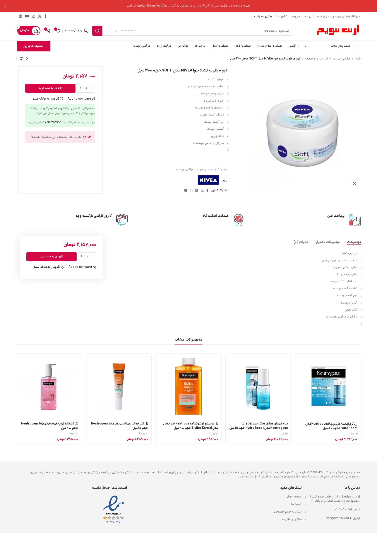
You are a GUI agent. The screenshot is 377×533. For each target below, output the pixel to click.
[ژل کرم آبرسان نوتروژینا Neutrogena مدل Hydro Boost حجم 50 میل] (328, 386)
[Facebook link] (45, 16)
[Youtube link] (27, 16)
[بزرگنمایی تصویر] (354, 183)
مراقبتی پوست (341, 58)
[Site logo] (338, 30)
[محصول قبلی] (27, 58)
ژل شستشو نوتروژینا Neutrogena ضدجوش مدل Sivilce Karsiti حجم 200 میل (190, 425)
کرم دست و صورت (316, 58)
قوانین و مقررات (292, 519)
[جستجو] (97, 31)
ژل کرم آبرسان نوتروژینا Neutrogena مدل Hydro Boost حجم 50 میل (331, 426)
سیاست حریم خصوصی (287, 511)
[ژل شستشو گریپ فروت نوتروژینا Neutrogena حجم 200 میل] (49, 386)
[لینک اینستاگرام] (33, 16)
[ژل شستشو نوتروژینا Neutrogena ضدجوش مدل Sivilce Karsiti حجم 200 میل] (188, 386)
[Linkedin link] (191, 191)
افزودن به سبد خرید (50, 88)
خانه (358, 58)
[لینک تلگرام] (185, 191)
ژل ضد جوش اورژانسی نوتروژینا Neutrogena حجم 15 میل (119, 425)
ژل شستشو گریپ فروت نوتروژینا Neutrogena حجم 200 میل (49, 425)
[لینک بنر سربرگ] (195, 6)
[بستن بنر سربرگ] (5, 6)
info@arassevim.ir (338, 518)
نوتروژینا (353, 434)
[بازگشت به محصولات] (21, 58)
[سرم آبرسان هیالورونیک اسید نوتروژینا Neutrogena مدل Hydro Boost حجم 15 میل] (258, 386)
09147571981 (54, 122)
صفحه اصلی (294, 496)
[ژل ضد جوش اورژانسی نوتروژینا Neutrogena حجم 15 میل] (118, 386)
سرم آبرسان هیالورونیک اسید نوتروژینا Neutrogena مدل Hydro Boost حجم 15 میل (258, 425)
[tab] (354, 242)
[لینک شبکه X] (39, 16)
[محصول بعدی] (16, 58)
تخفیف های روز (33, 46)
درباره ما (296, 504)
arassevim (315, 472)
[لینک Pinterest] (20, 16)
